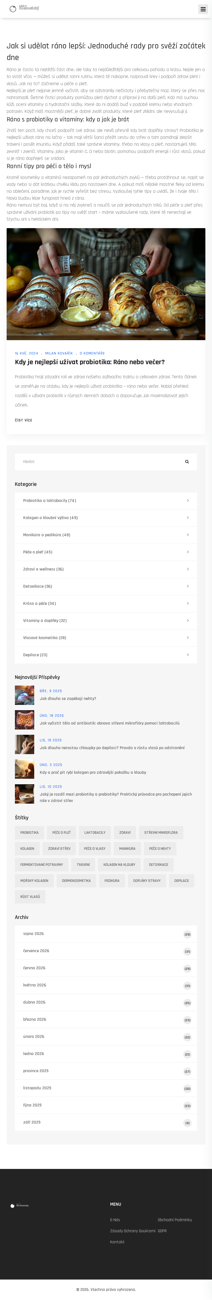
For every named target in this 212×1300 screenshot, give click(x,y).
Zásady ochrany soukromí (132, 1231)
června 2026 (106, 968)
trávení (83, 864)
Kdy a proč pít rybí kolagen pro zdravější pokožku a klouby (93, 772)
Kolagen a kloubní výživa (50, 518)
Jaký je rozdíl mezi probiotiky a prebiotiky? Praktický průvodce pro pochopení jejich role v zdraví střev (116, 797)
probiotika (29, 832)
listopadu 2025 (106, 1088)
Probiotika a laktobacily (49, 501)
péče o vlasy (94, 848)
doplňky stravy (147, 880)
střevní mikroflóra (161, 832)
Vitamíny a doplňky (45, 621)
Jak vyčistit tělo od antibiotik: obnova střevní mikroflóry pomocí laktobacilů (109, 723)
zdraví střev (59, 848)
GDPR (162, 1231)
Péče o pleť (37, 552)
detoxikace (158, 864)
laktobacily (94, 832)
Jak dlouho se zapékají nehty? (68, 699)
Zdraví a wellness (43, 569)
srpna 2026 (106, 934)
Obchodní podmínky (175, 1220)
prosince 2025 (106, 1071)
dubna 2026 (106, 1002)
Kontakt (117, 1242)
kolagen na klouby (119, 864)
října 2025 (106, 1105)
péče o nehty (160, 848)
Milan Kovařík (59, 353)
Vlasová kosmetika (44, 638)
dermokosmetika (76, 880)
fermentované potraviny (41, 864)
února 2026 (106, 1037)
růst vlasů (30, 896)
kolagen (27, 848)
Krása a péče (39, 603)
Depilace (35, 655)
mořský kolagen (34, 880)
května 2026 (106, 985)
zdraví (125, 832)
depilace (181, 880)
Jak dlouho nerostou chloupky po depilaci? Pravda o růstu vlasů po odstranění (112, 748)
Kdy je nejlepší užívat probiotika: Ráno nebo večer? (90, 362)
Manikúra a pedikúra (46, 535)
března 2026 (106, 1019)
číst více (23, 420)
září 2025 (106, 1122)
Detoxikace (37, 586)
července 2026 (106, 951)
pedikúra (112, 880)
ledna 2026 (106, 1054)
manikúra (127, 848)
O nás (115, 1220)
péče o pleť (61, 832)
